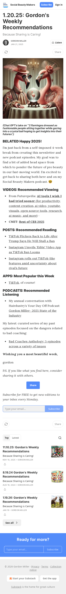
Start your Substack (24, 578)
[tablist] (12, 437)
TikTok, (14, 282)
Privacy (35, 566)
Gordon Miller (18, 41)
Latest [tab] (15, 437)
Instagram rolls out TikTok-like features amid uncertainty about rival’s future (33, 263)
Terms (44, 566)
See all (9, 522)
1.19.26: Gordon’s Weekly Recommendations (20, 499)
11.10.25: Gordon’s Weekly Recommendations (21, 449)
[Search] (60, 437)
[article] (33, 455)
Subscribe (46, 4)
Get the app (50, 578)
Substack (16, 586)
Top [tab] (7, 437)
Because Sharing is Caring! (18, 455)
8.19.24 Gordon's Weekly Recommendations (20, 474)
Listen (58, 42)
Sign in (59, 4)
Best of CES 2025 (31, 222)
